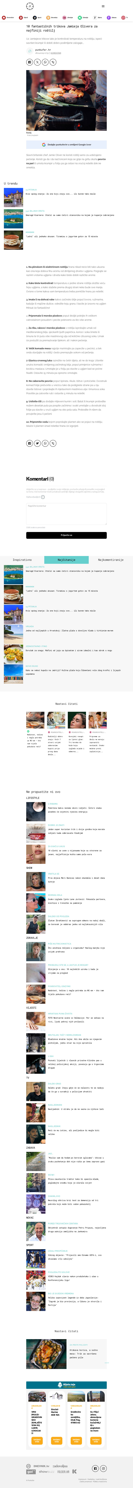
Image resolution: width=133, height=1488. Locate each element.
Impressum (82, 1479)
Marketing (91, 1479)
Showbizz (54, 17)
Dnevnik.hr (10, 17)
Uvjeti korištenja (101, 1479)
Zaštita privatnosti (86, 1482)
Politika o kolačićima (100, 1482)
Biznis (100, 17)
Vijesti (26, 17)
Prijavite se (66, 535)
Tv (127, 17)
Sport (39, 17)
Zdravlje (85, 17)
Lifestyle (70, 17)
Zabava (114, 17)
